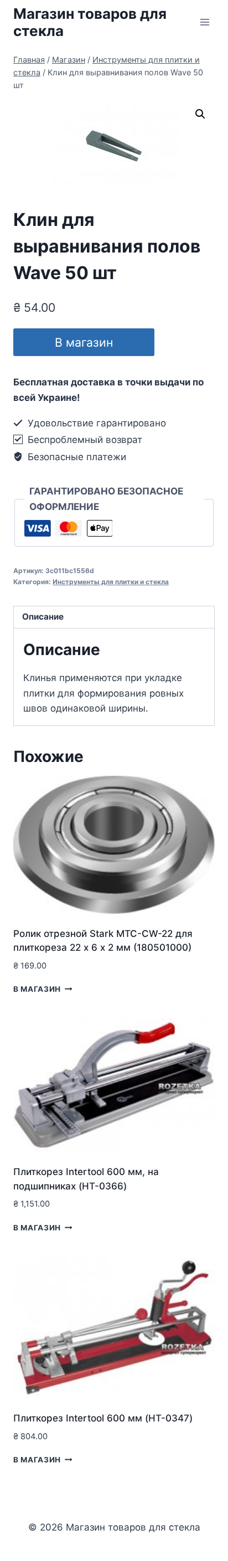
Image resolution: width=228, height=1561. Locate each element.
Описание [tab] (43, 616)
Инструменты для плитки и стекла (111, 582)
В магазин (84, 342)
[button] (200, 114)
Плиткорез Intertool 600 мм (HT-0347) (103, 1418)
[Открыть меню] (204, 21)
